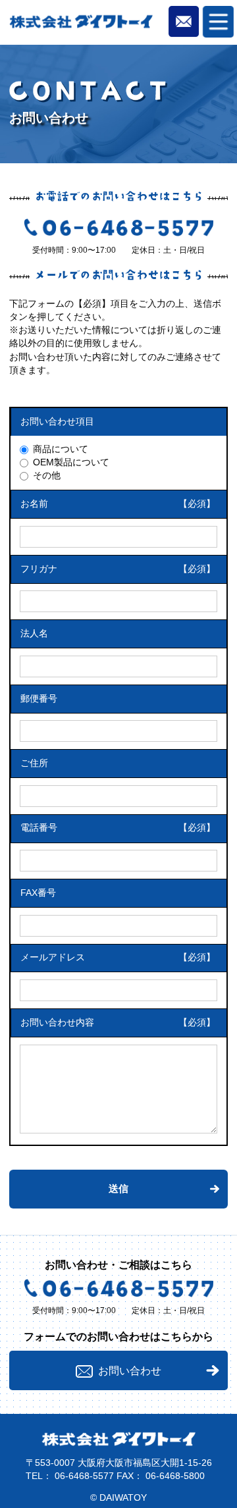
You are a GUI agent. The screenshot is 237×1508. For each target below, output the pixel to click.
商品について (60, 449)
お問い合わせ (129, 1370)
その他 (47, 476)
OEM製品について (71, 462)
